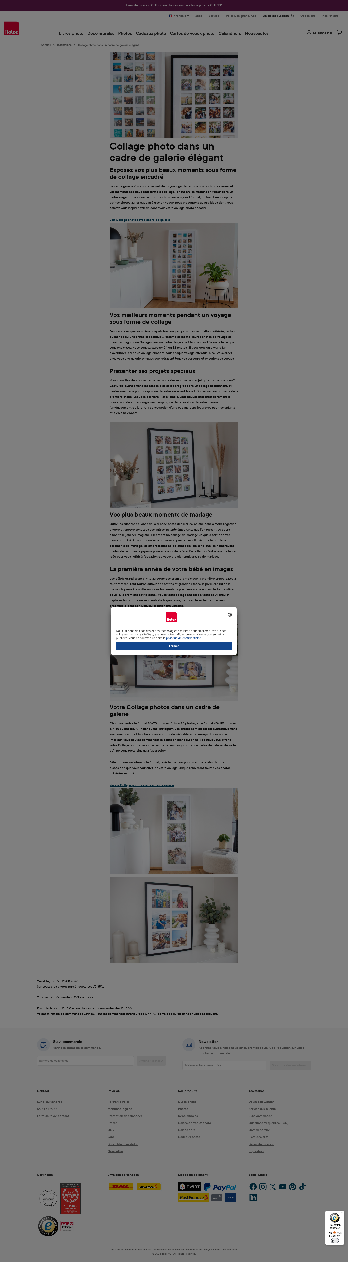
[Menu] (341, 1213)
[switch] (335, 1240)
